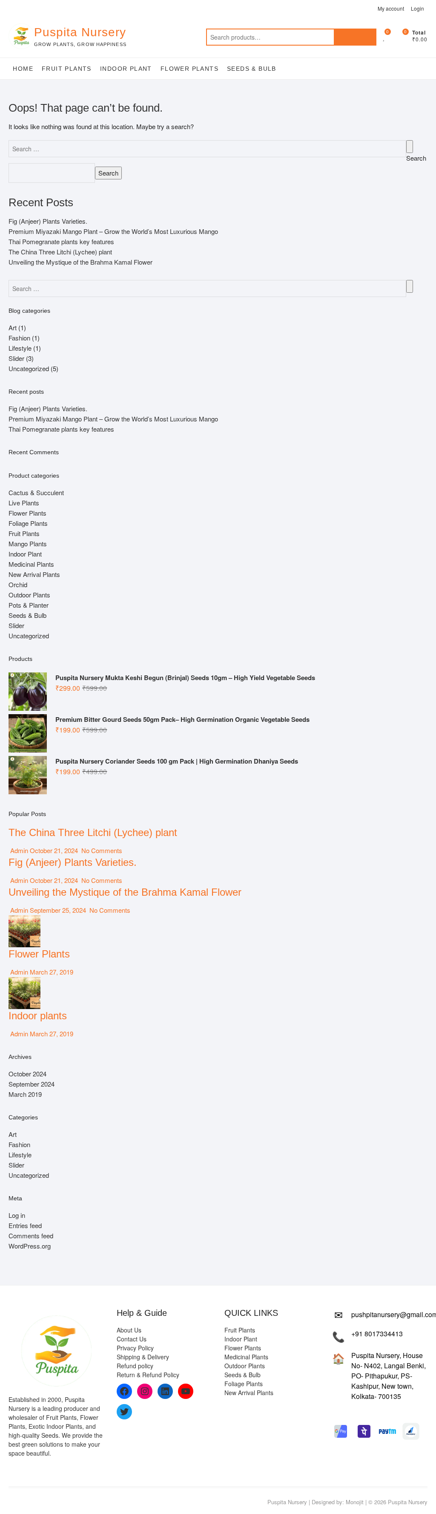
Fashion (19, 337)
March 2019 (25, 1094)
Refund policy (135, 1365)
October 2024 (27, 1073)
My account (391, 8)
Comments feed (31, 1235)
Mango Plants (28, 543)
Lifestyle (20, 347)
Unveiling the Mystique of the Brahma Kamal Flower (80, 261)
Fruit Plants (67, 68)
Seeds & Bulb (251, 68)
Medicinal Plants (31, 563)
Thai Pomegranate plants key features (61, 241)
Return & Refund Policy (148, 1374)
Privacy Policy (135, 1348)
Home (23, 68)
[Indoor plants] (24, 982)
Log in (17, 1215)
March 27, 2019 (50, 971)
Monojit (355, 1502)
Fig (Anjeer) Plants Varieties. (48, 220)
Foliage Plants (28, 523)
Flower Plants (189, 68)
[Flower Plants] (24, 920)
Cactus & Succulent (36, 492)
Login (417, 8)
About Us (129, 1330)
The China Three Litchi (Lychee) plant (60, 251)
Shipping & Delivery (143, 1357)
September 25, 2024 (58, 910)
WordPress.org (30, 1245)
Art (13, 327)
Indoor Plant (126, 68)
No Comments (101, 850)
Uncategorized (29, 368)
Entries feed (25, 1225)
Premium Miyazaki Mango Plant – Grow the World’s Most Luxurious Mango (113, 231)
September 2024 (31, 1083)
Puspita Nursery (80, 32)
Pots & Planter (29, 604)
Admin (18, 850)
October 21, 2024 (54, 850)
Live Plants (24, 502)
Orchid (18, 584)
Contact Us (131, 1339)
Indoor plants (38, 1015)
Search (355, 37)
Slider (16, 358)
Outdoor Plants (29, 594)
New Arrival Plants (34, 574)
